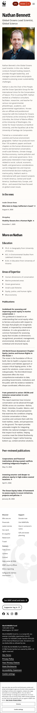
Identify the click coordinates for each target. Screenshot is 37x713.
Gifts (15, 4)
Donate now (22, 518)
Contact (5, 557)
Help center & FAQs (9, 561)
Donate (22, 4)
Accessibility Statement (12, 670)
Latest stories (7, 526)
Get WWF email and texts (14, 600)
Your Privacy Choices (11, 662)
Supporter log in (10, 607)
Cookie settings (8, 674)
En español (6, 534)
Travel (4, 542)
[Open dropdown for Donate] (28, 4)
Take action (6, 550)
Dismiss (18, 704)
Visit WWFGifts (23, 522)
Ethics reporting (8, 569)
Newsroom (6, 538)
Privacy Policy (8, 659)
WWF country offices (9, 565)
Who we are (6, 518)
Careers (5, 554)
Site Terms (6, 655)
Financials (5, 522)
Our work (5, 530)
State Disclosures (9, 666)
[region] (18, 697)
